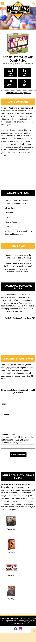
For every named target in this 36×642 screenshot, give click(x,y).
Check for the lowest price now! (18, 93)
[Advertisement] (18, 174)
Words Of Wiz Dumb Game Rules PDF (20, 318)
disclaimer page (18, 624)
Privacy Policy (31, 618)
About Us (22, 618)
